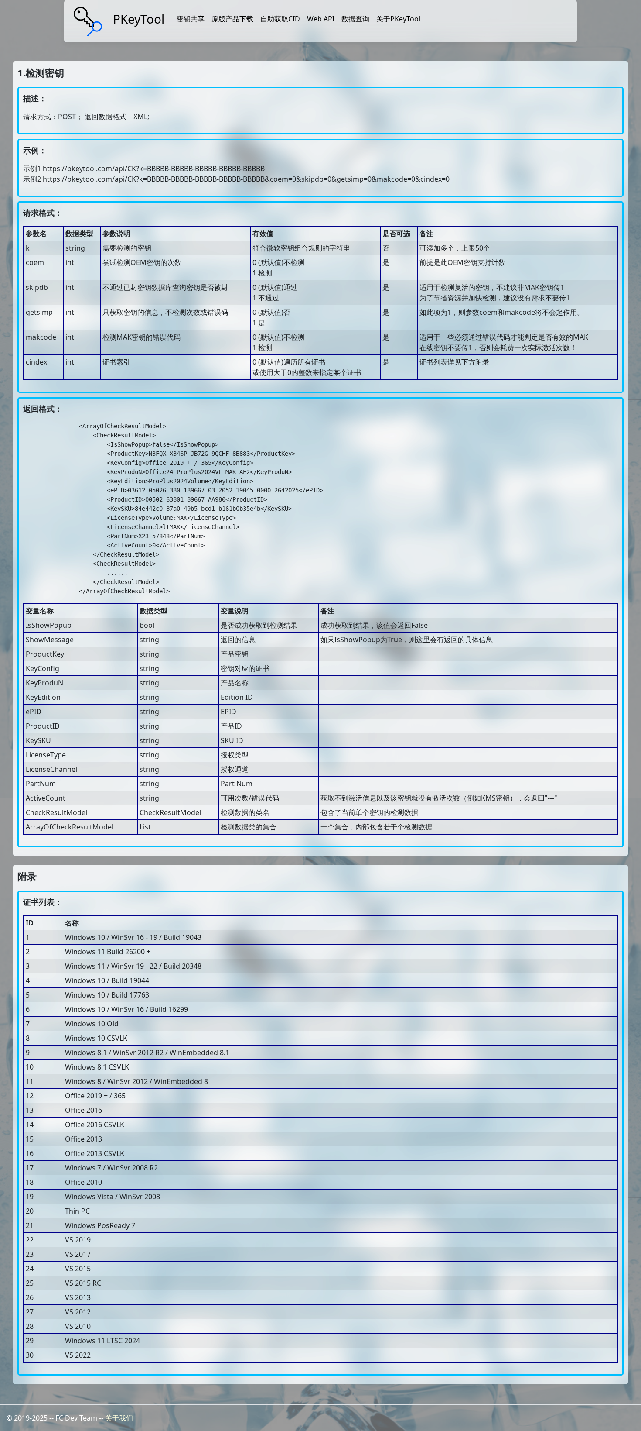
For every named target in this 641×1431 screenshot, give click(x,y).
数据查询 (355, 19)
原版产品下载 (232, 19)
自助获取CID (280, 19)
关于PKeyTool (398, 19)
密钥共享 (191, 19)
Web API (320, 19)
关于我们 (119, 1418)
